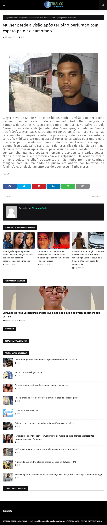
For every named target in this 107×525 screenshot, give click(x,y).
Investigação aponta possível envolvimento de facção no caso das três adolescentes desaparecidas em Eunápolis (18, 256)
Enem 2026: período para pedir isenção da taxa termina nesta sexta (46, 359)
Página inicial (10, 18)
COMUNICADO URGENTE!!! (26, 410)
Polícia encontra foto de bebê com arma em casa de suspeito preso (47, 398)
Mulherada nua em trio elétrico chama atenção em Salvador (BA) (45, 462)
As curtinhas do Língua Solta (28, 372)
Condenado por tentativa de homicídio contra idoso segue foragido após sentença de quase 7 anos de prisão (53, 256)
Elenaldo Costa (11, 37)
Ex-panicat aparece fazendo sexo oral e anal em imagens (41, 385)
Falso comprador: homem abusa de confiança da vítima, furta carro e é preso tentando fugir (58, 474)
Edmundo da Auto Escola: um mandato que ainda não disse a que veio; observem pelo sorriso (52, 314)
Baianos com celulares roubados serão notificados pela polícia (44, 423)
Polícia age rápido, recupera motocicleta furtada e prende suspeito (46, 449)
